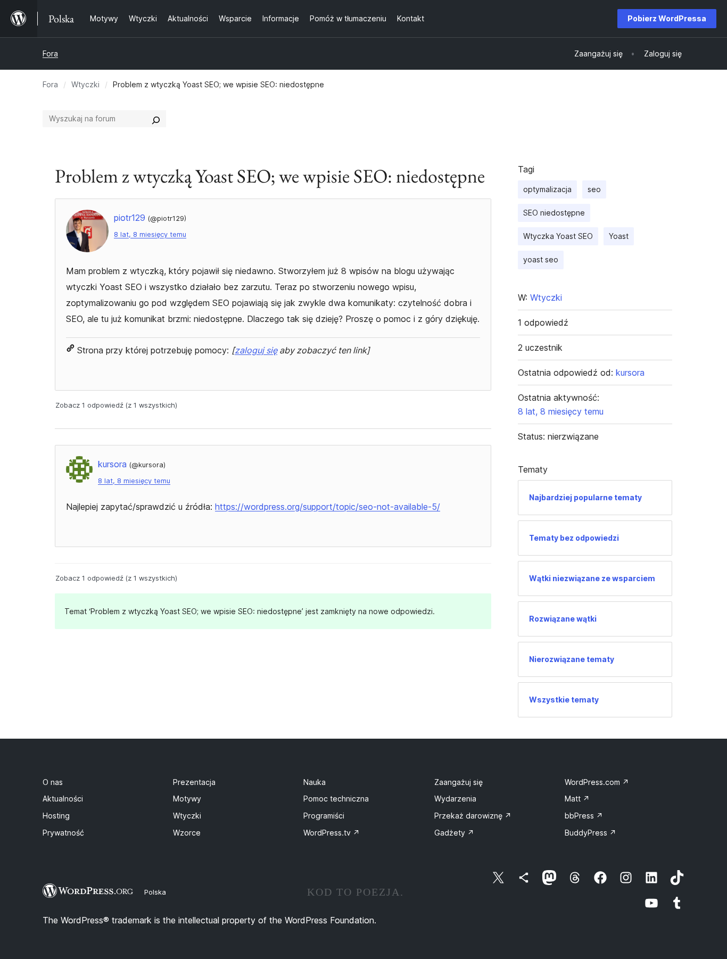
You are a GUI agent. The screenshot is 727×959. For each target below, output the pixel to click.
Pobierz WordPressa (666, 18)
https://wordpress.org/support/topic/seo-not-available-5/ (327, 506)
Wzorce (187, 832)
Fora (50, 53)
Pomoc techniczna (336, 798)
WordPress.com (597, 782)
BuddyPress (590, 832)
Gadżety (454, 832)
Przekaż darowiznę (472, 815)
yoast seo (540, 259)
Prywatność (63, 832)
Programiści (323, 815)
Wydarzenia (455, 798)
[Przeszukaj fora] (156, 118)
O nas (53, 782)
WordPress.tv (331, 832)
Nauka (314, 782)
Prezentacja (194, 782)
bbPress (584, 815)
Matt (577, 798)
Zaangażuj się (458, 782)
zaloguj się (256, 350)
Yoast (619, 236)
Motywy (187, 798)
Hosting (56, 815)
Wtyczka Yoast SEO (558, 236)
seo (594, 189)
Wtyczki (85, 84)
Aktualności (63, 798)
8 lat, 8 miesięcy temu (150, 234)
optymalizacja (547, 189)
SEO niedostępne (554, 212)
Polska (155, 892)
